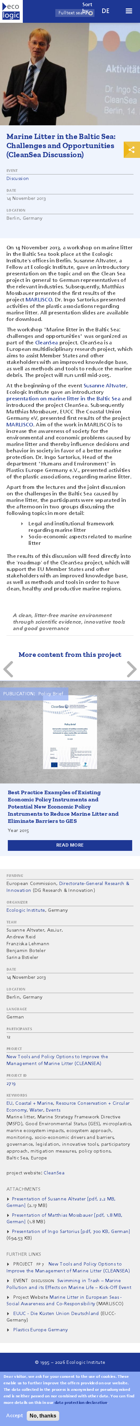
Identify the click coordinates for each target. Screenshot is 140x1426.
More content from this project (70, 654)
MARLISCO (39, 300)
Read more (70, 845)
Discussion (18, 178)
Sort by (87, 8)
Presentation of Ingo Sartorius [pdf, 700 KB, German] (71, 1231)
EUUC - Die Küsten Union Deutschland (56, 1313)
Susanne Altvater (105, 386)
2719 (11, 1083)
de (106, 11)
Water (36, 1110)
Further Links (24, 1254)
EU (10, 1103)
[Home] (11, 11)
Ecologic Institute (26, 910)
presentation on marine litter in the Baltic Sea (63, 399)
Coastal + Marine (34, 1103)
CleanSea (46, 343)
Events (53, 1110)
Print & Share (132, 150)
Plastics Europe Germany (40, 1330)
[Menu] (128, 11)
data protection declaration (81, 1403)
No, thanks (43, 1416)
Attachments (24, 1189)
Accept (14, 1416)
